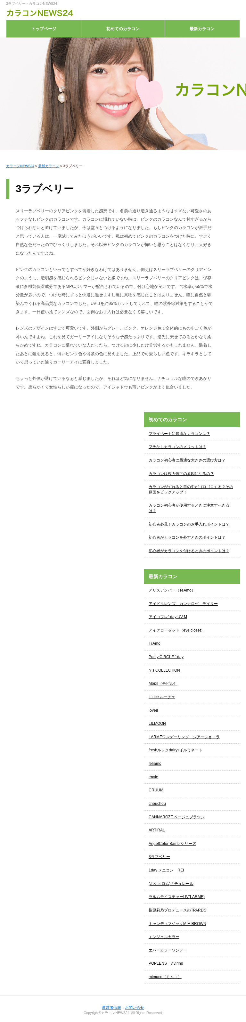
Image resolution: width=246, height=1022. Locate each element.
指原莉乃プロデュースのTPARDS (177, 910)
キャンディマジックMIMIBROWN (177, 923)
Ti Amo (154, 643)
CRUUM (156, 790)
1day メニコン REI (166, 870)
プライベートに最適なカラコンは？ (179, 433)
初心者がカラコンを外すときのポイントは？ (187, 537)
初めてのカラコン (123, 28)
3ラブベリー (159, 856)
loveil (153, 710)
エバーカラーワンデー (168, 950)
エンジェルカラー (164, 937)
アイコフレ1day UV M (168, 617)
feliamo (155, 763)
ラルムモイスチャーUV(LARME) (177, 897)
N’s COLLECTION (164, 670)
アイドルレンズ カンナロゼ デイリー (183, 603)
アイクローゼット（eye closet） (177, 630)
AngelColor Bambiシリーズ (172, 843)
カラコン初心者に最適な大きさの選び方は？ (187, 460)
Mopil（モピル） (163, 683)
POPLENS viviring (166, 963)
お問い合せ (134, 1007)
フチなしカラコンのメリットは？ (177, 447)
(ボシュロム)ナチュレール (171, 883)
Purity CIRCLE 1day (166, 657)
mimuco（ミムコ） (165, 977)
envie (153, 777)
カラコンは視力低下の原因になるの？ (181, 473)
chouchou (157, 803)
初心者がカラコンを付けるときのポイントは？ (189, 551)
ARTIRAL (157, 830)
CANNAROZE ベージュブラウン (177, 817)
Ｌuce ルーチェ (162, 697)
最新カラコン (202, 28)
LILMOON (157, 723)
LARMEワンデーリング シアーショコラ (184, 737)
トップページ (43, 28)
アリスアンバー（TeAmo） (172, 590)
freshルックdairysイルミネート (175, 750)
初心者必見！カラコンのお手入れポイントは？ (189, 524)
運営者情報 (111, 1007)
